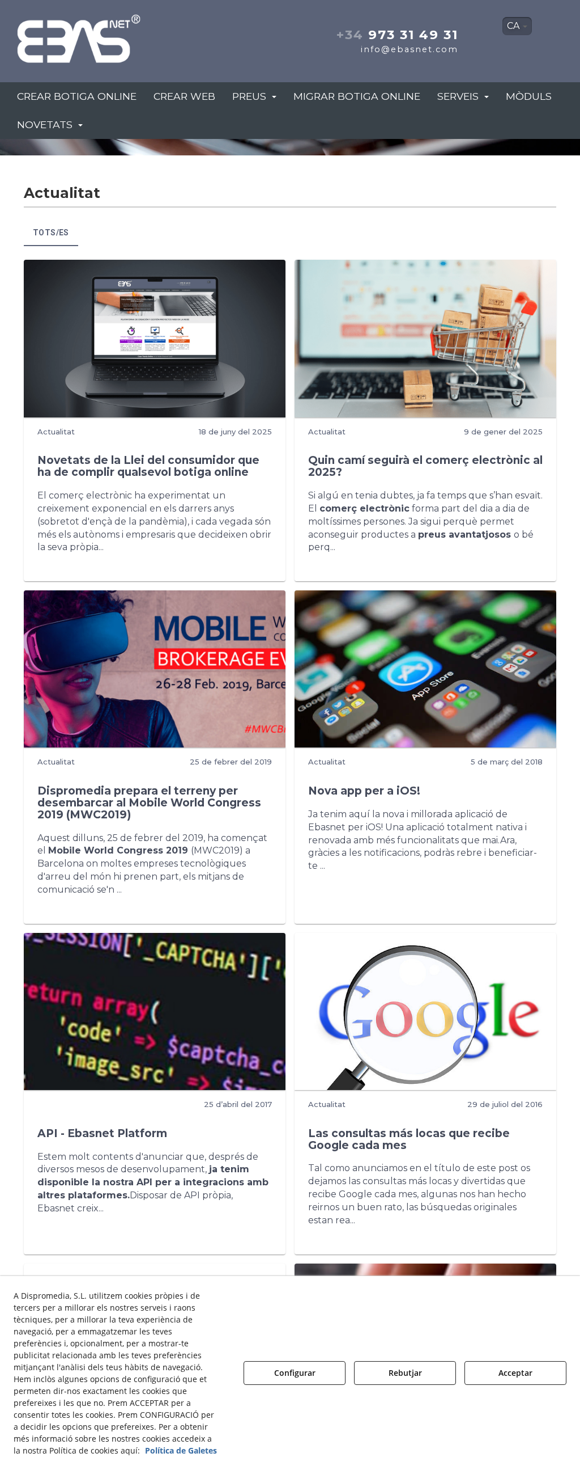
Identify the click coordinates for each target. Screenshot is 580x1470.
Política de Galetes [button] (181, 1450)
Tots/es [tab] (51, 232)
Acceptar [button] (515, 1372)
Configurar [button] (294, 1372)
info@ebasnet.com (409, 49)
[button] (100, 35)
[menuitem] (517, 26)
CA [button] (514, 25)
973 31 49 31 (397, 35)
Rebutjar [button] (405, 1372)
